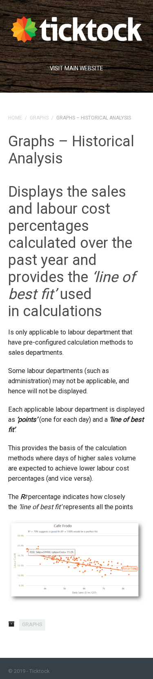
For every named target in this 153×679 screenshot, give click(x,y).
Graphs (39, 118)
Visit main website (76, 68)
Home (15, 118)
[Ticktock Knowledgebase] (76, 27)
